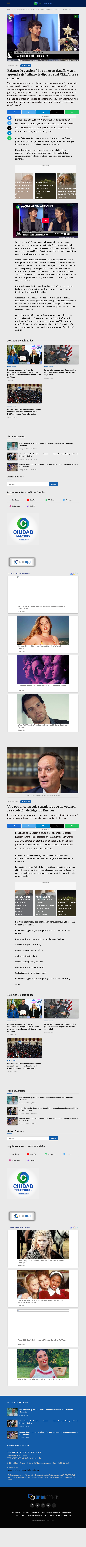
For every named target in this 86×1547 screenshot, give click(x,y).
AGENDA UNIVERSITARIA (37, 1515)
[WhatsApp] (9, 138)
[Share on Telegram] (43, 112)
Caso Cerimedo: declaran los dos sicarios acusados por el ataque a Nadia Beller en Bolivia (48, 455)
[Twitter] (9, 123)
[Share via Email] (57, 112)
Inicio (8, 9)
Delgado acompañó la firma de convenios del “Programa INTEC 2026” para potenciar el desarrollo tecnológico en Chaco (24, 373)
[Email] (9, 128)
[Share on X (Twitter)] (29, 112)
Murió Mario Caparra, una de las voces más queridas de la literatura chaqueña (46, 444)
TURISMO (35, 1512)
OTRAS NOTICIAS (55, 1515)
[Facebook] (9, 118)
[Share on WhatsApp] (72, 112)
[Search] (77, 3)
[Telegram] (9, 133)
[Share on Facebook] (14, 112)
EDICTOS (67, 1515)
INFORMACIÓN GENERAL (51, 1512)
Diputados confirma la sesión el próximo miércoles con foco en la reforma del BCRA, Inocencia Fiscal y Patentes (24, 411)
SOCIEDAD (16, 1512)
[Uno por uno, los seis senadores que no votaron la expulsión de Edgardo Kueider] (43, 770)
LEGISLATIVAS (26, 65)
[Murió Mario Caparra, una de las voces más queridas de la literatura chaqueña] (12, 446)
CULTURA (26, 1512)
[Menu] (8, 3)
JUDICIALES (67, 1512)
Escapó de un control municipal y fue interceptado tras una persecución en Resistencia (49, 465)
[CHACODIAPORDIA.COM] (43, 3)
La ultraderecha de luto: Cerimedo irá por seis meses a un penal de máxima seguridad (60, 372)
